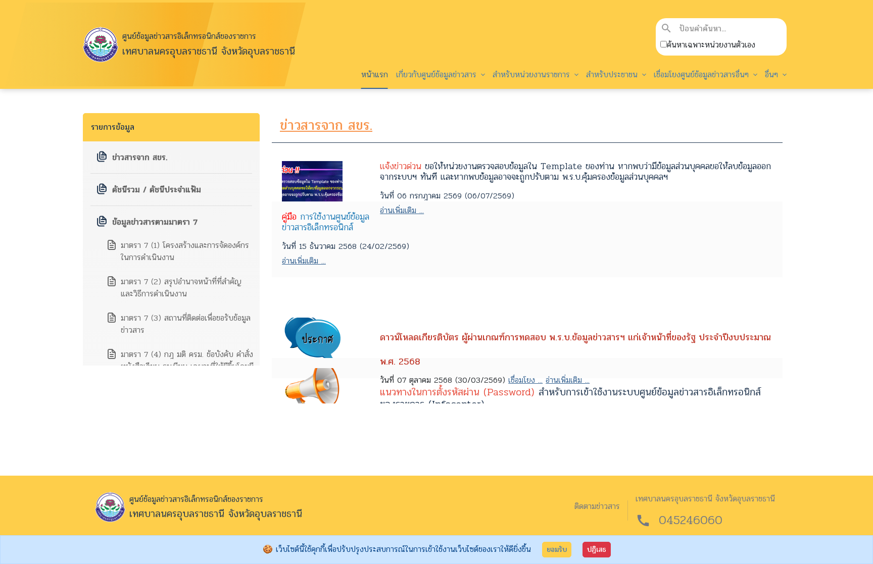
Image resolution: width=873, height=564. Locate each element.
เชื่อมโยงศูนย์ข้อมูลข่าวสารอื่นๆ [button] (703, 74)
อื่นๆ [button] (773, 74)
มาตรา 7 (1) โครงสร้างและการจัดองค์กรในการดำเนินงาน (185, 251)
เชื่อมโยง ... (525, 380)
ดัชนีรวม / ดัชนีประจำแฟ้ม (156, 189)
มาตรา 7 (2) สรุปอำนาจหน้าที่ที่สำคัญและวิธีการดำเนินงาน (181, 287)
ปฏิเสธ (596, 549)
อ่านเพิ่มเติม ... (402, 210)
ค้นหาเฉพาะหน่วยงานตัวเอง (711, 45)
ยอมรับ (557, 549)
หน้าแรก (374, 74)
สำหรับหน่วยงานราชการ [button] (533, 74)
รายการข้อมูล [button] (112, 127)
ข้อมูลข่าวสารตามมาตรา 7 (155, 222)
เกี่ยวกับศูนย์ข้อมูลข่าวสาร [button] (437, 74)
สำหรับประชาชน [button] (613, 74)
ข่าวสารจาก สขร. (139, 157)
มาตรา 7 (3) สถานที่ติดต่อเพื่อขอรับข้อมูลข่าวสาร (186, 324)
